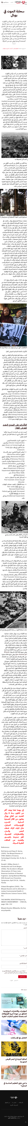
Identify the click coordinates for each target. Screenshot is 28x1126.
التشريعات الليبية (14, 1105)
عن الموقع (7, 1102)
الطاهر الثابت (15, 48)
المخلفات (21, 1102)
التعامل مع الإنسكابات (19, 1037)
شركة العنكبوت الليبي (12, 1118)
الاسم (25, 948)
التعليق (25, 928)
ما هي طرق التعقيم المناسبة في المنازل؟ (15, 1084)
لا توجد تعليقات (6, 48)
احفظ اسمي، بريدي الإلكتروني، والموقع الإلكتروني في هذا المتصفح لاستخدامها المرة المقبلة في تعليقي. (14, 972)
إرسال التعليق (22, 976)
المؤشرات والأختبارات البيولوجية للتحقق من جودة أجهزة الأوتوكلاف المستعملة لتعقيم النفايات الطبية (14, 1014)
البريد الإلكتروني (23, 956)
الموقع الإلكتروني (23, 963)
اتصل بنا (14, 1102)
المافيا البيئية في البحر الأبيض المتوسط (16, 1060)
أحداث (11, 48)
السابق (15, 980)
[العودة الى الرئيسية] (21, 2)
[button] (2, 2)
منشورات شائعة (24, 989)
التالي (12, 980)
